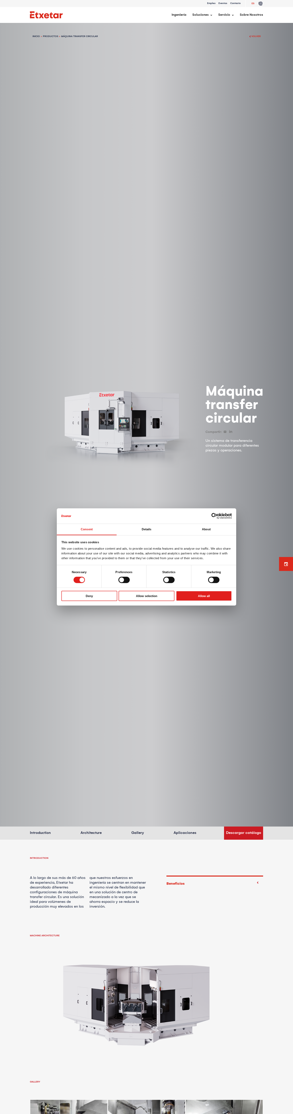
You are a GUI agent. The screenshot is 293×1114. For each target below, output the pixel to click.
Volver (256, 36)
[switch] (124, 580)
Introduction (40, 833)
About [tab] (206, 529)
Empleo (211, 3)
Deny (89, 595)
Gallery (137, 833)
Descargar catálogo (243, 833)
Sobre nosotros (251, 15)
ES (253, 3)
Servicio (224, 15)
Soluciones (200, 15)
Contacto (235, 3)
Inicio (36, 36)
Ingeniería (179, 15)
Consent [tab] (87, 529)
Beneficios (175, 884)
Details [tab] (146, 529)
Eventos (222, 3)
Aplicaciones (185, 833)
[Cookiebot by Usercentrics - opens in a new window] (214, 516)
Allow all (204, 595)
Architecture (91, 833)
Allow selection (146, 595)
